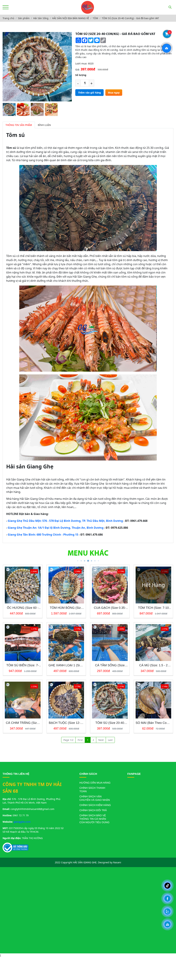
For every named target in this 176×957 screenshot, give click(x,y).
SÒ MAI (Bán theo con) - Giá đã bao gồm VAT (153, 723)
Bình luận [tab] (44, 125)
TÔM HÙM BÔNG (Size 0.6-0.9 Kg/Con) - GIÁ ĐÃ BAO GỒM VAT (66, 608)
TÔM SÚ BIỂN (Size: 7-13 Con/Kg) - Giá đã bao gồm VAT (23, 665)
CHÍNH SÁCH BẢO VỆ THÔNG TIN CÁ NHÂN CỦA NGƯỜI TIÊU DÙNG (94, 819)
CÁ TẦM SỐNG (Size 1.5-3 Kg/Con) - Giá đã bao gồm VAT (110, 665)
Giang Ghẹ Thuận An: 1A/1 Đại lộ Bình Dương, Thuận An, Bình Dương (55, 528)
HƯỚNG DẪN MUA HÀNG (95, 782)
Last (110, 740)
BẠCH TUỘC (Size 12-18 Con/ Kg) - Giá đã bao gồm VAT (66, 723)
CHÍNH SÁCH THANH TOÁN (92, 789)
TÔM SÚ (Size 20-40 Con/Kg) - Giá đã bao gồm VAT (110, 723)
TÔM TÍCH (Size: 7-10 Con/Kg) (153, 608)
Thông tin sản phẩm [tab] (19, 125)
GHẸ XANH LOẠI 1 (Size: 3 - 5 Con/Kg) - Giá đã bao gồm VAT (66, 665)
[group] (9, 109)
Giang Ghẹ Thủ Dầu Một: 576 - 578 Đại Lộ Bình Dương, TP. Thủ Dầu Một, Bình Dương (65, 521)
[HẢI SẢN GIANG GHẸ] (87, 7)
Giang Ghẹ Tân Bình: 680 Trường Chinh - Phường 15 (43, 534)
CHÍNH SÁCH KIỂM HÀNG (95, 805)
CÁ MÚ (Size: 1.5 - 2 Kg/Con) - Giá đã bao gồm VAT (153, 665)
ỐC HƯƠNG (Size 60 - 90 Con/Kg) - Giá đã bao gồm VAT (23, 608)
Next (101, 740)
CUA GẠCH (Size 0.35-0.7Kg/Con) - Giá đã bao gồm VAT (110, 608)
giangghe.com (22, 821)
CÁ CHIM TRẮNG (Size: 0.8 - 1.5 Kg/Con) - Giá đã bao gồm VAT (22, 723)
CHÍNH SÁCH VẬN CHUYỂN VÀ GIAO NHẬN (94, 798)
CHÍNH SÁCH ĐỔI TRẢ (93, 810)
